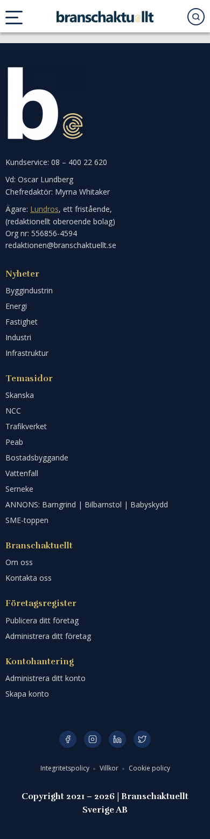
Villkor (110, 768)
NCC (13, 410)
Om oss (19, 562)
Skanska (19, 395)
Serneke (19, 489)
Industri (18, 337)
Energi (16, 306)
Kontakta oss (28, 578)
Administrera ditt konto (45, 678)
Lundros (44, 209)
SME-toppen (26, 520)
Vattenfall (21, 473)
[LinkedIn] (117, 739)
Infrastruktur (26, 353)
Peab (14, 442)
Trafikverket (26, 426)
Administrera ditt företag (48, 636)
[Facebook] (67, 739)
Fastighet (21, 322)
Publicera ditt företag (42, 620)
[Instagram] (92, 739)
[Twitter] (142, 739)
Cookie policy (149, 768)
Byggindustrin (29, 290)
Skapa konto (27, 694)
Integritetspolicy (65, 768)
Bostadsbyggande (36, 457)
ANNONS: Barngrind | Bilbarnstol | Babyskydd (86, 504)
